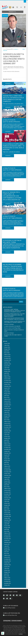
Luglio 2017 (6, 546)
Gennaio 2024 (7, 401)
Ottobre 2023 (7, 406)
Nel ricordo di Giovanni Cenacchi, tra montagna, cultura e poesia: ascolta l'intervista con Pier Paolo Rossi (13, 268)
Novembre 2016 (7, 561)
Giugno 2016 (7, 570)
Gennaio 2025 (7, 378)
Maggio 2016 (7, 572)
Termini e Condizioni (17, 620)
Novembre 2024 (7, 382)
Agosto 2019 (7, 499)
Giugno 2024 (7, 391)
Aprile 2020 (6, 484)
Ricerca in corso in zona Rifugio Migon (12, 328)
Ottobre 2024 (7, 384)
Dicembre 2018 (7, 514)
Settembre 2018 (7, 520)
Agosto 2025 (7, 365)
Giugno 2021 (7, 458)
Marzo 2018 (6, 531)
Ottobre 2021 (7, 451)
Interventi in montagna (9, 324)
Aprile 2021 (6, 462)
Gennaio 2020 (7, 490)
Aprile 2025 (6, 373)
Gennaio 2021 (7, 468)
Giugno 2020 (7, 481)
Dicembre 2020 (7, 470)
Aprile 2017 (6, 551)
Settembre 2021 (7, 453)
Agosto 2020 (7, 477)
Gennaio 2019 (7, 512)
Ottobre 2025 (7, 362)
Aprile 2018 (6, 529)
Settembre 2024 (7, 386)
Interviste (5, 50)
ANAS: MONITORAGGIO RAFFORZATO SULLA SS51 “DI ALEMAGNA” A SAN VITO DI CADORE (14, 318)
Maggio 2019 (7, 505)
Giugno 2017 (7, 548)
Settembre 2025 (7, 364)
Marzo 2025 (6, 375)
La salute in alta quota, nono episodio (12, 326)
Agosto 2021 (7, 455)
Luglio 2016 (6, 568)
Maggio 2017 (7, 549)
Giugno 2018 (7, 525)
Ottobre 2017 (7, 540)
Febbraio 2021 (7, 466)
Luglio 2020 (6, 479)
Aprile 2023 (6, 417)
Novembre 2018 (7, 516)
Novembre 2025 (7, 360)
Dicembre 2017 (7, 536)
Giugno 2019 (7, 503)
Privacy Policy (7, 620)
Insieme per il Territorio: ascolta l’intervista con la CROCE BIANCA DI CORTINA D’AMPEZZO (14, 322)
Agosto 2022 (7, 432)
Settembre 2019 (7, 497)
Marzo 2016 (6, 575)
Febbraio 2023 (7, 421)
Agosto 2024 (7, 388)
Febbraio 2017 (7, 555)
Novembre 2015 (7, 583)
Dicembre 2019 (7, 492)
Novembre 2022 (7, 427)
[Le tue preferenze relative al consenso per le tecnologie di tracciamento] (2, 633)
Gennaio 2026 (7, 356)
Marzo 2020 (6, 486)
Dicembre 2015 (7, 581)
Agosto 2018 (7, 522)
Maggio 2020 (7, 483)
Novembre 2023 (7, 404)
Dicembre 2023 (7, 403)
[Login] (25, 1)
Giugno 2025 (7, 369)
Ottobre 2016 (7, 562)
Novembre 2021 (7, 449)
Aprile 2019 (6, 507)
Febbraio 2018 (7, 533)
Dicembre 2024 (7, 380)
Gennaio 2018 (7, 535)
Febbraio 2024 (7, 399)
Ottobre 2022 (7, 429)
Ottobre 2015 (7, 585)
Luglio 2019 (6, 501)
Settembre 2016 (7, 564)
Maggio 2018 (7, 527)
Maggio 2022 (7, 438)
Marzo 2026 (6, 352)
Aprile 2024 (6, 395)
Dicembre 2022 (7, 425)
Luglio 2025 (6, 367)
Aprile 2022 (6, 440)
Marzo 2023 (6, 419)
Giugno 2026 (7, 347)
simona (15, 49)
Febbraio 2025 (7, 377)
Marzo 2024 (6, 397)
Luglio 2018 (6, 523)
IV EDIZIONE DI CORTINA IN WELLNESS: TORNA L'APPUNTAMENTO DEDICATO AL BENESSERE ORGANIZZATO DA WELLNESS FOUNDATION (14, 244)
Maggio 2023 (7, 416)
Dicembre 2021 (7, 447)
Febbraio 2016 (7, 577)
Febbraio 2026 (7, 354)
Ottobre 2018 (7, 518)
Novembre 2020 (7, 471)
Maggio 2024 (7, 393)
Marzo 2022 (6, 442)
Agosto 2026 (7, 343)
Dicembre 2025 (7, 358)
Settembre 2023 (7, 408)
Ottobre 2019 (7, 496)
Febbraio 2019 (7, 510)
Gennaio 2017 (7, 557)
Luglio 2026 (6, 345)
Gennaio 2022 (7, 445)
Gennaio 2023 (7, 423)
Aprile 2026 (6, 351)
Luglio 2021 (6, 456)
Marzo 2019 (6, 509)
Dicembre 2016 (7, 559)
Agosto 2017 (6, 544)
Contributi (20, 634)
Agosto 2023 (7, 410)
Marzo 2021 (6, 464)
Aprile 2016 (6, 574)
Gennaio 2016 (7, 579)
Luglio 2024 (6, 390)
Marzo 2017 (6, 553)
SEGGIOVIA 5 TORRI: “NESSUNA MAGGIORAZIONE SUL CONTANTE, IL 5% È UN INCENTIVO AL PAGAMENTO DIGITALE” (14, 310)
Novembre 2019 (7, 494)
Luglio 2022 (6, 434)
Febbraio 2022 (7, 443)
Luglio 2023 (6, 412)
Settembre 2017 (7, 542)
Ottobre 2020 (7, 473)
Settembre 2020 (7, 475)
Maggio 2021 (7, 460)
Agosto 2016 (7, 566)
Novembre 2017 (7, 538)
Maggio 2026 (7, 349)
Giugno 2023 (7, 414)
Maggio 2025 (7, 371)
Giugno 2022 (7, 436)
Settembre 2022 (7, 430)
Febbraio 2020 (7, 488)
